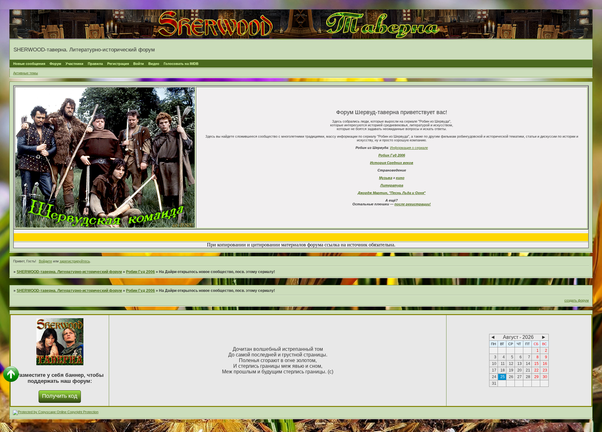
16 (545, 363)
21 (528, 370)
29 (536, 377)
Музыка (385, 178)
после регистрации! (412, 204)
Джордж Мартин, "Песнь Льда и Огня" (391, 193)
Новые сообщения (29, 64)
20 (519, 370)
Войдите (45, 261)
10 (494, 363)
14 (528, 363)
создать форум (576, 300)
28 (528, 377)
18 (502, 370)
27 (519, 377)
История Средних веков (391, 163)
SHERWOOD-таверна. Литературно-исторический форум (69, 272)
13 (519, 363)
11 (503, 363)
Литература (391, 185)
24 (494, 377)
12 (511, 363)
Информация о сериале (409, 148)
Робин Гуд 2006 (391, 155)
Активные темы (25, 73)
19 (511, 370)
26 (511, 377)
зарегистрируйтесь (75, 261)
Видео (153, 64)
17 (494, 370)
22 (536, 370)
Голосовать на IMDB (181, 64)
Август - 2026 (518, 337)
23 (545, 370)
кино (400, 178)
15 (536, 363)
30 (545, 377)
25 (502, 377)
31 (494, 383)
